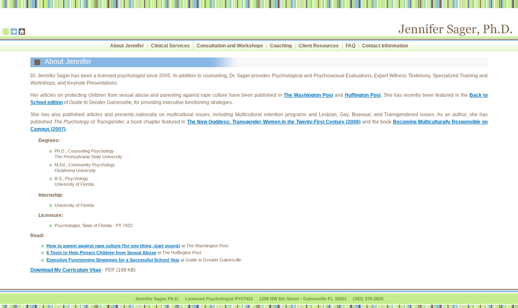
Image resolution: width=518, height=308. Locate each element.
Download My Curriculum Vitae (65, 270)
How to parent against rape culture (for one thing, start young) (113, 245)
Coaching (281, 46)
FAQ (350, 46)
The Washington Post (308, 95)
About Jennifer (127, 46)
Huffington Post (363, 95)
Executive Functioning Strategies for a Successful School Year (113, 259)
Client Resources (318, 46)
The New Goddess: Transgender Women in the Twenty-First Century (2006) (274, 122)
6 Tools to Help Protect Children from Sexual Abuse (101, 252)
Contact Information (385, 46)
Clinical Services (170, 46)
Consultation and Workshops (229, 46)
